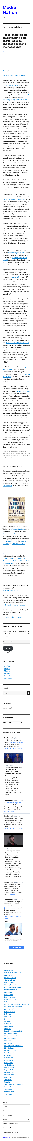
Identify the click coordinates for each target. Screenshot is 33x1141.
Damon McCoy (12, 453)
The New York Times (10, 541)
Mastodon (7, 673)
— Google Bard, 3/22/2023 (12, 590)
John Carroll (8, 1026)
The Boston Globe (18, 543)
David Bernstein (9, 997)
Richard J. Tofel (9, 1072)
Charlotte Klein (9, 982)
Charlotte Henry (10, 980)
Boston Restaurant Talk (12, 973)
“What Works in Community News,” (15, 534)
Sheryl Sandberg (7, 457)
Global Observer (9, 1011)
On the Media (9, 1065)
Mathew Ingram (10, 1038)
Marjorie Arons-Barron (12, 1036)
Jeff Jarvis (7, 1024)
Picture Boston (9, 1067)
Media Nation (10, 10)
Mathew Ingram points (16, 253)
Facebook (20, 453)
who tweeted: (14, 277)
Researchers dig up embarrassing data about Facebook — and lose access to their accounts (15, 40)
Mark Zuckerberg (24, 455)
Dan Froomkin (9, 992)
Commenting (7, 1115)
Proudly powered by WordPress (20, 1137)
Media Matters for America (13, 1045)
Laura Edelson (15, 455)
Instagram (8, 678)
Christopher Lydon (10, 985)
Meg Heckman (9, 1048)
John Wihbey (6, 455)
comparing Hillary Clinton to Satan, (15, 100)
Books (5, 1119)
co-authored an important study (17, 342)
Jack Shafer (8, 1016)
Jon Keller (7, 1028)
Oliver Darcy (8, 1062)
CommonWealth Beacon (12, 987)
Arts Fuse (7, 968)
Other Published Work (10, 1123)
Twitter (15, 457)
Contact (5, 1111)
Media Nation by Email (10, 1132)
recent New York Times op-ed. (14, 199)
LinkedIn (7, 676)
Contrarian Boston (10, 990)
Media (16, 451)
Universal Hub (9, 1092)
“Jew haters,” (24, 95)
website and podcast (18, 529)
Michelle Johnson (10, 1050)
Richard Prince (9, 1075)
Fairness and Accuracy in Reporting (16, 1004)
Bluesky (7, 668)
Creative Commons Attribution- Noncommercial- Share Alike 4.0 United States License (16, 561)
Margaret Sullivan (10, 1033)
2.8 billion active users (12, 85)
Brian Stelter (8, 975)
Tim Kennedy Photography (13, 1084)
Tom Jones (8, 1089)
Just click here (7, 485)
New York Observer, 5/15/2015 (15, 605)
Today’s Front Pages (11, 1087)
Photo (4, 71)
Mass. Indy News (8, 1128)
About (5, 1106)
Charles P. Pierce (10, 977)
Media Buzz (8, 1043)
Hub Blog (7, 1014)
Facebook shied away (23, 391)
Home (5, 1102)
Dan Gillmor (8, 994)
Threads (7, 671)
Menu (5, 17)
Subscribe (8, 648)
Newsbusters (8, 1058)
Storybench (8, 1077)
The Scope (8, 1079)
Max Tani (7, 1041)
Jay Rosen (7, 1021)
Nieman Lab (8, 1060)
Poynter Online (9, 1070)
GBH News (27, 453)
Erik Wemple (8, 1002)
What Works (8, 1094)
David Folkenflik (10, 999)
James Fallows (9, 1019)
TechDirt (7, 1082)
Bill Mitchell (8, 970)
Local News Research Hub (13, 1031)
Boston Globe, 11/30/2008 (13, 617)
